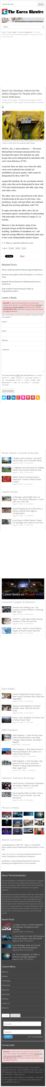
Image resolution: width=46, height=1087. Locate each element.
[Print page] (23, 107)
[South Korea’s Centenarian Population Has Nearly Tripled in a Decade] (6, 786)
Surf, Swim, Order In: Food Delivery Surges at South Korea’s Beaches (27, 629)
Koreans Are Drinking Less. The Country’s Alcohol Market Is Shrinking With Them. (28, 609)
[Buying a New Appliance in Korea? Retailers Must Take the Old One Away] (6, 707)
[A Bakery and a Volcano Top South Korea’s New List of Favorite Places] (6, 460)
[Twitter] (4, 397)
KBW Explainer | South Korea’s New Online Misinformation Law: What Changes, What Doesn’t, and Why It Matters (27, 738)
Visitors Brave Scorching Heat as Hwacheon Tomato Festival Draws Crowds (27, 479)
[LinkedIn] (14, 397)
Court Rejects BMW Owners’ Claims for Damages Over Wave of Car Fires (28, 521)
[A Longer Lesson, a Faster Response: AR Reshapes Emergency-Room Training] (7, 815)
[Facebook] (9, 397)
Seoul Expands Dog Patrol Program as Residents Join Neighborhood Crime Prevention (21, 862)
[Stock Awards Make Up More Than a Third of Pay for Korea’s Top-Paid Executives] (6, 794)
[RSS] (38, 397)
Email (4, 331)
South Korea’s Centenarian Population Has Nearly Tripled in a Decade (28, 784)
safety (18, 248)
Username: (7, 1020)
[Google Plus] (18, 397)
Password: (7, 1028)
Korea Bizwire (30, 100)
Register (15, 1015)
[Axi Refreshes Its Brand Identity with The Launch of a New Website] (28, 830)
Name (4, 322)
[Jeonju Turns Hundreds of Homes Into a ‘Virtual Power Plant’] (6, 720)
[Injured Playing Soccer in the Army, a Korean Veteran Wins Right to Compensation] (6, 510)
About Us (5, 1008)
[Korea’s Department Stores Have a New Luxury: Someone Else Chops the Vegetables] (6, 696)
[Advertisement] (23, 63)
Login (5, 1015)
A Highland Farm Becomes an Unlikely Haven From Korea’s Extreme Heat (28, 468)
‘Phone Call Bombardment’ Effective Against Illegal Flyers (22, 270)
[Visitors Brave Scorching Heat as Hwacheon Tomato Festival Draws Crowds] (6, 479)
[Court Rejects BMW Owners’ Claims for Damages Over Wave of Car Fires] (6, 521)
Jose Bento (6, 861)
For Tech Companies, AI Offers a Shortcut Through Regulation (26, 955)
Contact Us (6, 1003)
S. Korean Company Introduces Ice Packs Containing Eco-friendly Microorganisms (21, 855)
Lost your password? (35, 1037)
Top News (27, 102)
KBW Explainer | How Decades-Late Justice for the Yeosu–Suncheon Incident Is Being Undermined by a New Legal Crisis (28, 764)
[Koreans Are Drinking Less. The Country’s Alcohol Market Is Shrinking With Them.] (6, 609)
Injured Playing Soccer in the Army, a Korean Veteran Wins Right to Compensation (28, 510)
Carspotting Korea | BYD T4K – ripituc (15, 845)
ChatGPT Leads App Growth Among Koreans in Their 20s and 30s (27, 620)
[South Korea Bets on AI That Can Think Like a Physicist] (7, 823)
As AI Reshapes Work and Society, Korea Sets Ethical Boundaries (27, 946)
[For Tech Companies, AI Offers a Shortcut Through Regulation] (39, 815)
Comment (5, 349)
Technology (6, 981)
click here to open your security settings (22, 306)
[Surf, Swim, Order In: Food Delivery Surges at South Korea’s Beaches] (6, 630)
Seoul (24, 248)
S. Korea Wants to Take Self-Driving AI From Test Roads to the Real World (28, 937)
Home (4, 32)
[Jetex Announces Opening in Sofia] (39, 831)
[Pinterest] (33, 397)
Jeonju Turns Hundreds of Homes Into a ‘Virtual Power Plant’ (28, 718)
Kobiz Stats (6, 994)
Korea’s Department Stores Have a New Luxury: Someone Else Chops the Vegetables (28, 696)
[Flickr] (23, 397)
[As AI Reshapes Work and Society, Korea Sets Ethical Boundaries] (28, 814)
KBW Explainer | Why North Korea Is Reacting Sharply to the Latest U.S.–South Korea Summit (28, 751)
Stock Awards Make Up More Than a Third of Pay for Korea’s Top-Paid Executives (28, 795)
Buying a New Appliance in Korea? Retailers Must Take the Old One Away (27, 708)
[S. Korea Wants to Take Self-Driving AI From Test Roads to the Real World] (17, 814)
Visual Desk (6, 985)
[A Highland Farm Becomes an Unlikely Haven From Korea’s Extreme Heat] (6, 469)
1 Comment (31, 770)
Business (5, 972)
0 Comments (29, 463)
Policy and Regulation (25, 32)
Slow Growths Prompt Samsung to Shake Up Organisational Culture (17, 290)
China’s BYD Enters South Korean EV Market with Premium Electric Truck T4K (23, 847)
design (11, 248)
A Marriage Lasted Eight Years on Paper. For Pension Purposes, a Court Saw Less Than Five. (28, 499)
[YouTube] (28, 397)
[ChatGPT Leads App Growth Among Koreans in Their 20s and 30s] (6, 621)
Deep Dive (5, 990)
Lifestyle (5, 976)
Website (5, 340)
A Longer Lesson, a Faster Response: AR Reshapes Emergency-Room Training (28, 927)
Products (5, 999)
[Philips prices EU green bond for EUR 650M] (17, 823)
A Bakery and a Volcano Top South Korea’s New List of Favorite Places (27, 459)
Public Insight (11, 32)
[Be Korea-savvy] (23, 11)
